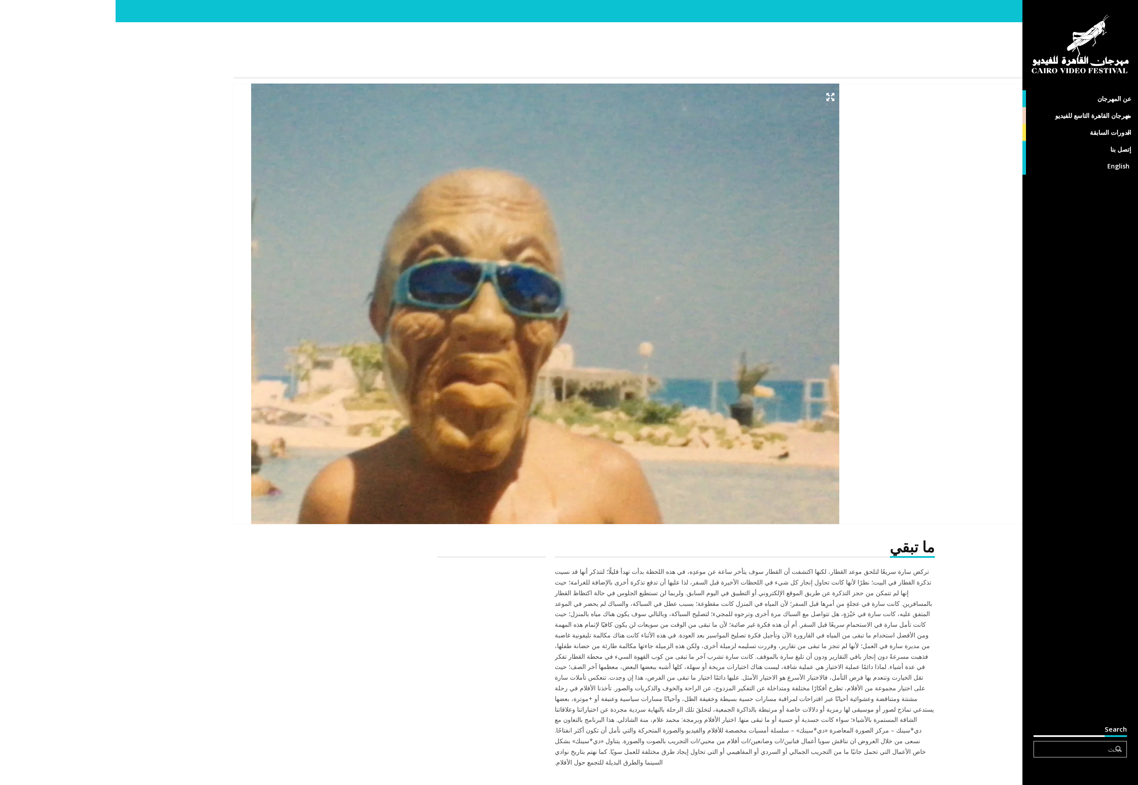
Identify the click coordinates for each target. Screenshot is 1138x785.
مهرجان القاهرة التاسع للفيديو (1093, 115)
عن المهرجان (1114, 98)
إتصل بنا (1120, 149)
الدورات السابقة (1110, 132)
